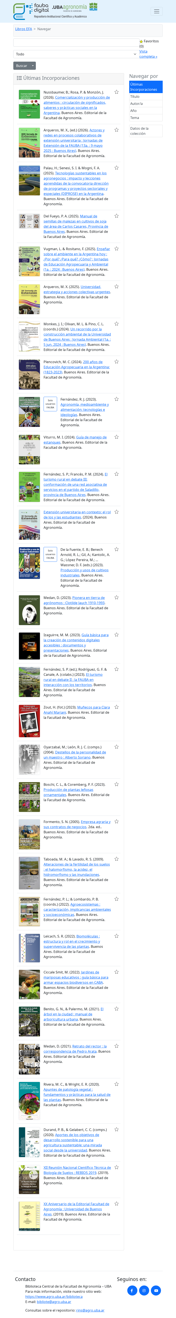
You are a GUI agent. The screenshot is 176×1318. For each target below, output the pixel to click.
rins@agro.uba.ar (90, 1310)
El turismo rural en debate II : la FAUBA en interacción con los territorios (73, 679)
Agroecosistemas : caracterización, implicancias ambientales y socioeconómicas (77, 909)
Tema (134, 117)
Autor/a (136, 103)
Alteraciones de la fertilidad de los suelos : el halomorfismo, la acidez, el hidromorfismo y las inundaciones (77, 869)
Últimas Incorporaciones (143, 87)
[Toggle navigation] (157, 11)
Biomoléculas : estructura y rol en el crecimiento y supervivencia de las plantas (72, 941)
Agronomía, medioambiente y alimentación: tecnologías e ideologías (85, 409)
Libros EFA (23, 29)
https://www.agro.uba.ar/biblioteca (54, 1296)
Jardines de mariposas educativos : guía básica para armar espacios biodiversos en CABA (76, 977)
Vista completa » (148, 54)
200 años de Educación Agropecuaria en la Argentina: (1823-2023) (77, 367)
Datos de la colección (139, 131)
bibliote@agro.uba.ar (54, 1301)
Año (133, 110)
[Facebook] (132, 1290)
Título (135, 96)
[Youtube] (156, 1290)
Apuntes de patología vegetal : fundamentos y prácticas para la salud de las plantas (77, 1094)
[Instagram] (144, 1290)
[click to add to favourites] (116, 92)
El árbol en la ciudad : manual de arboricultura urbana (73, 1014)
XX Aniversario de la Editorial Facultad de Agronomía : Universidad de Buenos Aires (76, 1209)
